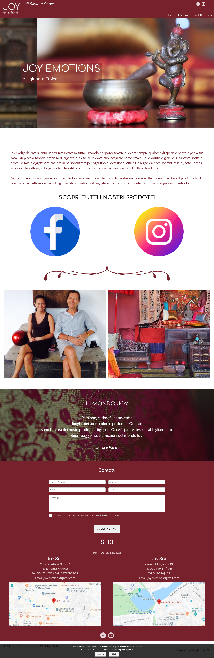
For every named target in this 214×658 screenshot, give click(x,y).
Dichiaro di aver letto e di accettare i (74, 515)
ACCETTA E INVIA (107, 529)
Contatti (197, 15)
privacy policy (126, 649)
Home (170, 15)
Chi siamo (183, 15)
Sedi (209, 15)
